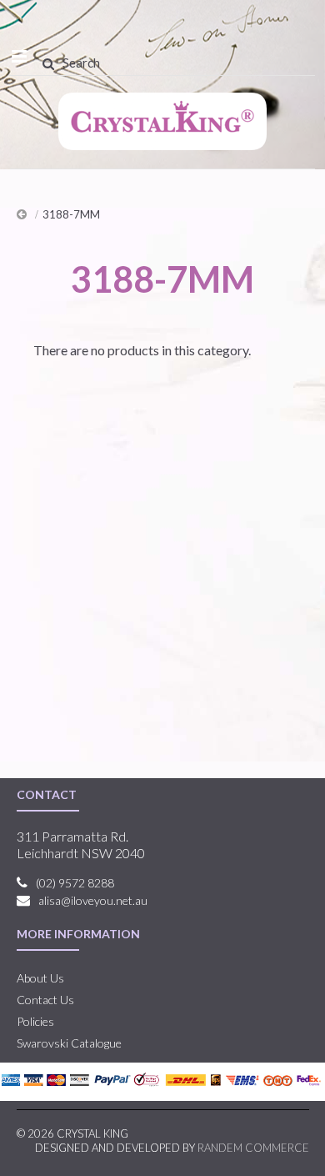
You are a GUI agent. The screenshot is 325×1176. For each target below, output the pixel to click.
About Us (40, 978)
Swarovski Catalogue (69, 1043)
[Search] (48, 63)
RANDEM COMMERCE (253, 1147)
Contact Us (45, 1000)
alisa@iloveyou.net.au (93, 900)
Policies (35, 1021)
